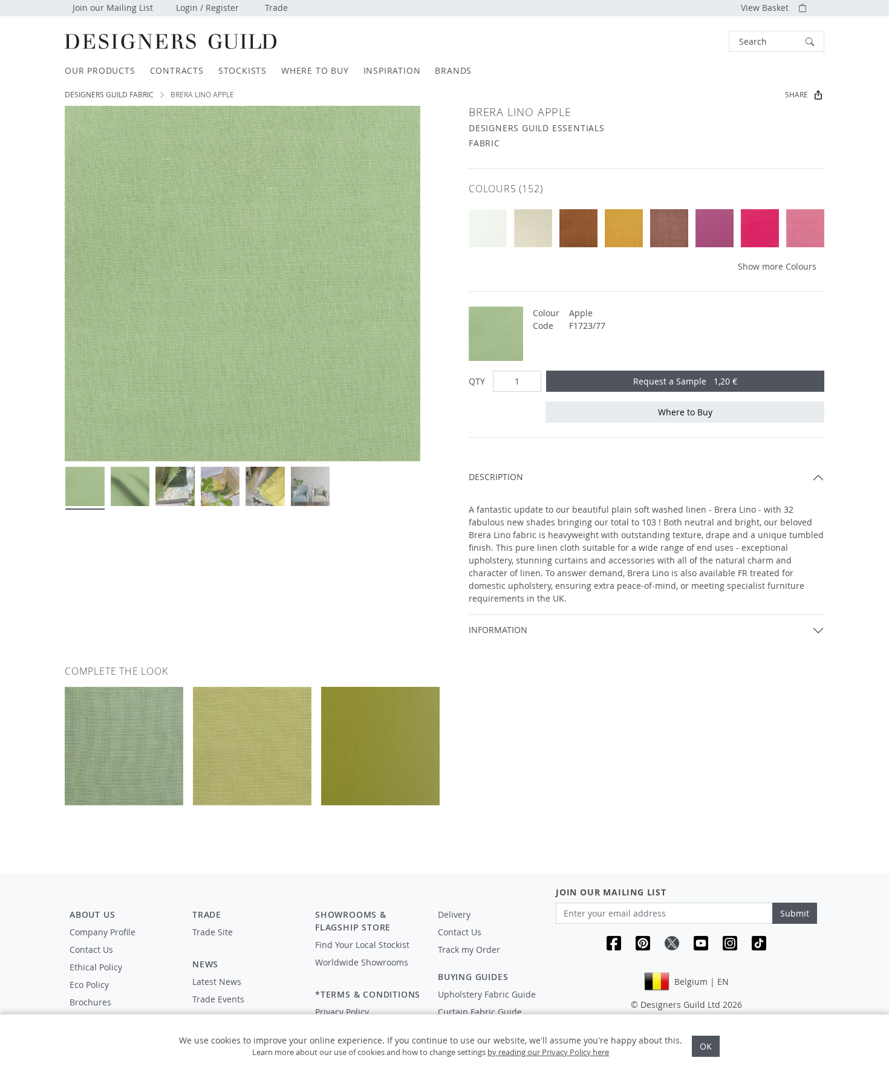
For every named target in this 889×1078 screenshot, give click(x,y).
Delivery (454, 914)
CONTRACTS (177, 70)
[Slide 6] (310, 486)
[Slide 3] (175, 486)
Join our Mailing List (113, 7)
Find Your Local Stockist (362, 944)
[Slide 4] (220, 486)
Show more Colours (777, 266)
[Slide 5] (265, 486)
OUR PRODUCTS (100, 70)
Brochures (90, 1002)
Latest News (216, 981)
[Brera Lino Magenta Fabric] (714, 228)
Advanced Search (701, 41)
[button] (776, 41)
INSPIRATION (392, 70)
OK (706, 1046)
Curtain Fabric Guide (480, 1012)
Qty (477, 381)
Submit (794, 913)
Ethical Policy (96, 967)
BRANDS (453, 70)
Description (496, 476)
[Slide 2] (130, 486)
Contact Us (91, 949)
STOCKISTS (242, 70)
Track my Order (469, 949)
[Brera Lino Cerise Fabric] (760, 228)
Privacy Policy (342, 1012)
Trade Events (218, 999)
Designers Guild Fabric (109, 94)
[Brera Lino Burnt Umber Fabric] (578, 228)
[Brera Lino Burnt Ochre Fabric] (624, 228)
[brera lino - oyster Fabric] (488, 228)
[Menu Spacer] (245, 943)
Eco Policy (89, 984)
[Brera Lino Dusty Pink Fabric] (669, 228)
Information (498, 629)
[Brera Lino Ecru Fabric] (533, 228)
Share (796, 94)
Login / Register (207, 7)
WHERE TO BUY (315, 70)
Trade (276, 7)
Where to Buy (685, 412)
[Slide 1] (85, 486)
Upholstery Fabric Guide (487, 994)
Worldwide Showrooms (361, 962)
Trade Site (212, 932)
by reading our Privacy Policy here (548, 1052)
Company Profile (102, 932)
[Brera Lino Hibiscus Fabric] (805, 228)
